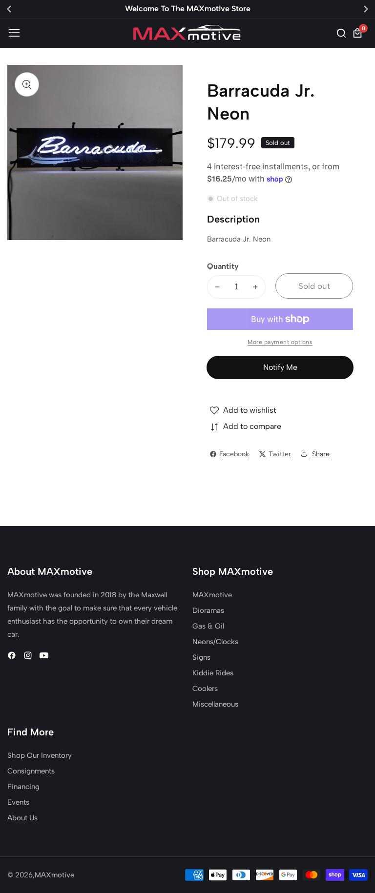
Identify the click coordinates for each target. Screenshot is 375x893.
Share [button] (321, 454)
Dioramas (208, 610)
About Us (22, 817)
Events (18, 802)
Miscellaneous (215, 704)
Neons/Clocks (215, 641)
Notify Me (280, 367)
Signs (201, 657)
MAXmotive (212, 594)
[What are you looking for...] (343, 33)
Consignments (31, 771)
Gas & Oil (208, 626)
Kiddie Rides (212, 673)
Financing (23, 786)
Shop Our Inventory (39, 755)
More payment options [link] (280, 342)
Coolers (205, 688)
